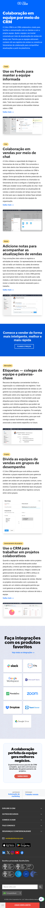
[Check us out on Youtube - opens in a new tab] (17, 852)
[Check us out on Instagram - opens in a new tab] (12, 852)
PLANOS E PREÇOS (24, 346)
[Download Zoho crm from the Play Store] (23, 845)
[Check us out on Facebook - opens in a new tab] (22, 852)
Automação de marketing (14, 795)
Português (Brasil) (11, 893)
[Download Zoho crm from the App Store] (8, 845)
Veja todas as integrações (22, 652)
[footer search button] (40, 887)
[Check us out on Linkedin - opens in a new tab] (4, 852)
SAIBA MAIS (23, 776)
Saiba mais (7, 112)
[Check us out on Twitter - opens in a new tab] (8, 852)
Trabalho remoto (31, 794)
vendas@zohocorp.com (14, 838)
